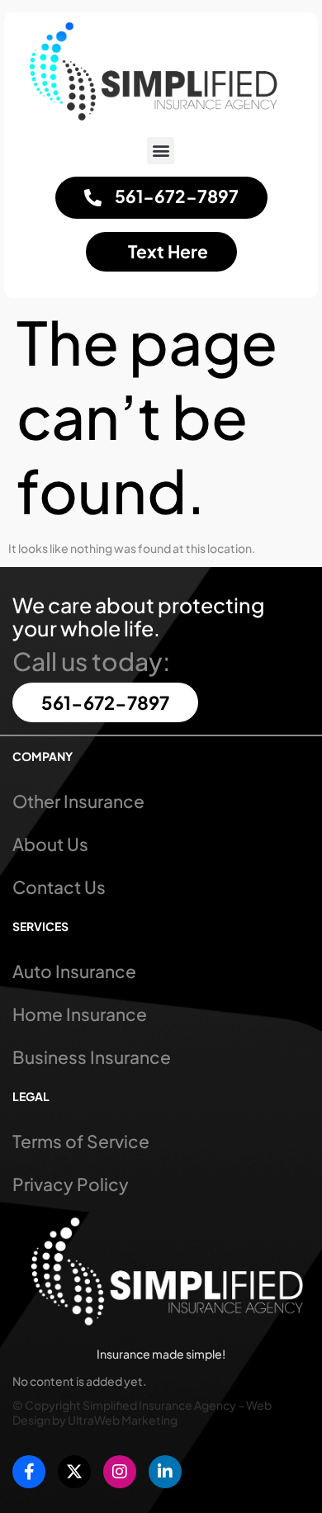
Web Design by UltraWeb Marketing (142, 1412)
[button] (160, 150)
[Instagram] (119, 1471)
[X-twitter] (74, 1471)
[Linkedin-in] (165, 1471)
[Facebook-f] (28, 1471)
